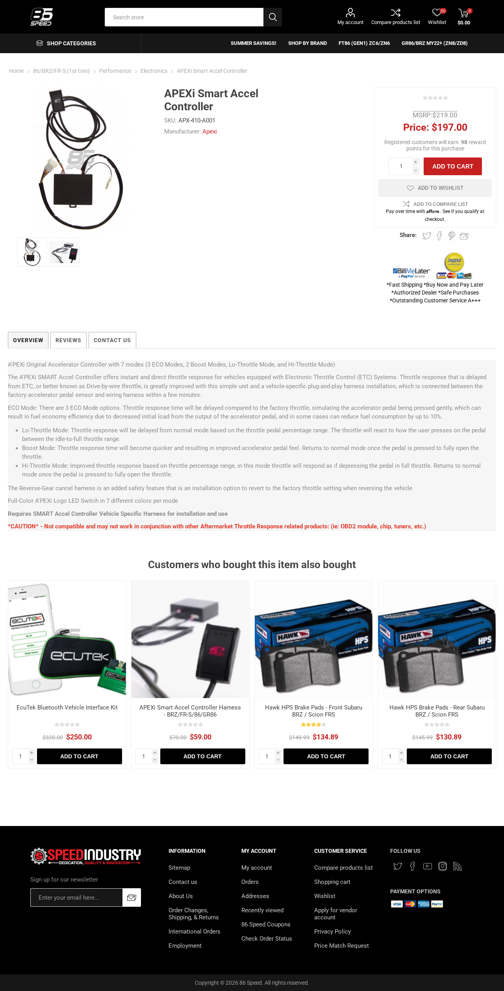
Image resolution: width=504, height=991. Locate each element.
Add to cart (452, 166)
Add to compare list (440, 204)
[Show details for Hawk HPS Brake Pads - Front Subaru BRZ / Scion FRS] (313, 639)
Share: (408, 235)
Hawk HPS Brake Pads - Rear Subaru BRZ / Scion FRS (437, 711)
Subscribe (131, 897)
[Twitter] (397, 866)
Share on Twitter (426, 236)
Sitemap (179, 867)
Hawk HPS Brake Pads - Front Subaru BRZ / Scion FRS (313, 711)
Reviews (69, 340)
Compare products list (395, 22)
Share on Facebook (439, 236)
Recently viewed (262, 910)
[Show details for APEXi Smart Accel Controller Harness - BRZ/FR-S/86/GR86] (190, 639)
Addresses (255, 896)
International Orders (194, 931)
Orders (250, 881)
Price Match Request (341, 945)
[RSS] (457, 866)
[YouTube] (427, 866)
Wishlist (324, 896)
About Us (181, 896)
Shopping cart (332, 881)
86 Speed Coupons (266, 924)
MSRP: (422, 115)
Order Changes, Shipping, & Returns (194, 914)
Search (272, 17)
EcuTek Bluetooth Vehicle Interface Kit (67, 707)
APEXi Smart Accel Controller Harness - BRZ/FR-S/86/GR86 (190, 711)
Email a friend (464, 236)
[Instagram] (442, 866)
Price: (416, 127)
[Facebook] (412, 866)
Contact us (183, 881)
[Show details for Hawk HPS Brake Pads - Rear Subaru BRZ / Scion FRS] (437, 639)
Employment (185, 945)
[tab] (28, 340)
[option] (32, 252)
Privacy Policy (332, 931)
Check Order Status (266, 938)
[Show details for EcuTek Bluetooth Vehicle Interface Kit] (67, 639)
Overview (28, 340)
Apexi (209, 131)
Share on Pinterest (452, 236)
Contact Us (112, 340)
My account (350, 22)
